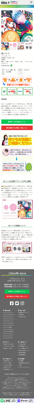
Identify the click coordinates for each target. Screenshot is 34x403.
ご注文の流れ (22, 344)
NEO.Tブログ (7, 367)
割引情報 (21, 314)
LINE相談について (23, 346)
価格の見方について (24, 312)
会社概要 (21, 360)
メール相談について (24, 348)
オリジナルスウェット (9, 318)
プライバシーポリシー (24, 367)
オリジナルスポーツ (9, 325)
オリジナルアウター (9, 323)
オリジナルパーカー (9, 316)
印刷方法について (8, 360)
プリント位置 (7, 363)
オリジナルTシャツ (9, 312)
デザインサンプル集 (9, 346)
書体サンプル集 (8, 348)
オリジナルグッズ (21, 6)
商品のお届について (24, 350)
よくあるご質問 (8, 365)
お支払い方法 (22, 316)
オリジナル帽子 (8, 327)
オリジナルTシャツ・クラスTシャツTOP (8, 6)
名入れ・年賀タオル (9, 331)
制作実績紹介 (22, 354)
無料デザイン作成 (8, 344)
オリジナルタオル (8, 329)
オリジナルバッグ (8, 333)
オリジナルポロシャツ (9, 314)
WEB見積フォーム (8, 369)
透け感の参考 (22, 352)
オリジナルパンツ (8, 321)
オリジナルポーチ (8, 336)
